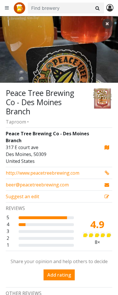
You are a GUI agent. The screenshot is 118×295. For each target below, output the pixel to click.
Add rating (59, 275)
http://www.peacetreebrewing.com (42, 173)
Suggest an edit (22, 196)
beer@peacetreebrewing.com (37, 185)
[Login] (109, 8)
